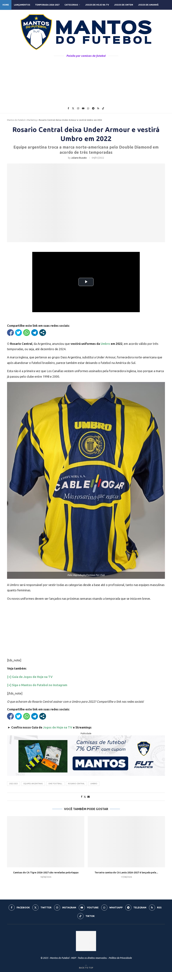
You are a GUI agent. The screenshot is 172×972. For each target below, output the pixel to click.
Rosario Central (76, 784)
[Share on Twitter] (85, 796)
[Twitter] (73, 108)
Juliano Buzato (79, 157)
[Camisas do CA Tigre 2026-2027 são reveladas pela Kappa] (45, 841)
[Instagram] (78, 108)
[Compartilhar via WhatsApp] (26, 332)
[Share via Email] (88, 796)
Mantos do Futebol (16, 120)
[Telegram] (93, 108)
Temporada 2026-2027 (47, 5)
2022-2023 (13, 784)
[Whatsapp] (88, 108)
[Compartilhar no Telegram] (34, 332)
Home (6, 5)
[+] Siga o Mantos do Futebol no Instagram (37, 685)
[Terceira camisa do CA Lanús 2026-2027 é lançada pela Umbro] (126, 841)
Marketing (32, 120)
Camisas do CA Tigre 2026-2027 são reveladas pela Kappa (45, 872)
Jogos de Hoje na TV (97, 5)
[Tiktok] (103, 108)
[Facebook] (68, 108)
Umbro (105, 343)
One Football (55, 784)
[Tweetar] (18, 332)
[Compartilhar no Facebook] (10, 332)
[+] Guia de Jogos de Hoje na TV (30, 676)
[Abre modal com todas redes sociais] (42, 332)
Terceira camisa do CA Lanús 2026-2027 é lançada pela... (126, 872)
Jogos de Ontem (123, 5)
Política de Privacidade (120, 958)
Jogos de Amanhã (148, 5)
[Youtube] (83, 108)
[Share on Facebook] (81, 796)
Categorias (71, 5)
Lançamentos (22, 5)
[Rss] (98, 108)
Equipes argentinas (33, 784)
